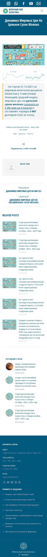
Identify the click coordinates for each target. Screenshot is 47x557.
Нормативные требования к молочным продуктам (24, 516)
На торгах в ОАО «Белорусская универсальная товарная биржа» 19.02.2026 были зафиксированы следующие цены (31, 285)
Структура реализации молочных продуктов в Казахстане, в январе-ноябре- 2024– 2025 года (31, 244)
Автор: (35, 127)
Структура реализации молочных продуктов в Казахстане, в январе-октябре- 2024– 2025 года (31, 226)
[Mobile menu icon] (41, 10)
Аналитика (21, 133)
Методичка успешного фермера (20, 531)
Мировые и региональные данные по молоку (23, 525)
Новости (30, 133)
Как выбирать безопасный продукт (22, 505)
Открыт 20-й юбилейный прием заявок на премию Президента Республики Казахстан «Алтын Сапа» (25, 381)
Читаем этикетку (13, 510)
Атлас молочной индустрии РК (20, 499)
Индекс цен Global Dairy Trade (19, 494)
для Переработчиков (12, 47)
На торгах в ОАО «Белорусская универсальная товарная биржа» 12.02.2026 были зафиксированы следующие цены (31, 305)
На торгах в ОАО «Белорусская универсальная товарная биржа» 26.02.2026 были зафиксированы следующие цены (31, 264)
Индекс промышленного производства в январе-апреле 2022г (25, 367)
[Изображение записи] (9, 226)
